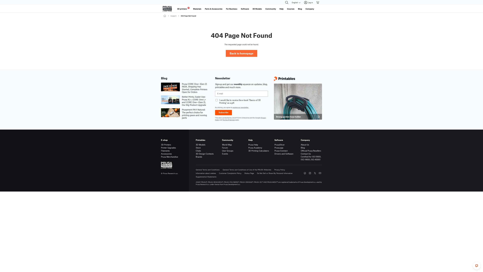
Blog (303, 147)
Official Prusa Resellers (311, 150)
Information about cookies (206, 173)
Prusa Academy (255, 147)
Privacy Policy (279, 170)
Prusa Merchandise (169, 157)
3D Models (200, 144)
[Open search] (286, 2)
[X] (315, 173)
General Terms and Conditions (208, 170)
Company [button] (310, 9)
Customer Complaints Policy (230, 173)
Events (225, 153)
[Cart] (317, 2)
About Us (305, 144)
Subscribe (223, 112)
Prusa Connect (281, 150)
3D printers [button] (183, 8)
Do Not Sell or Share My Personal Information (275, 173)
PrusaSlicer (279, 144)
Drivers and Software (283, 153)
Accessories (166, 153)
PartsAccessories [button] (214, 9)
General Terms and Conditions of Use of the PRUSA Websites (247, 170)
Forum (225, 147)
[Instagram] (310, 173)
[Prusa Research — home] (167, 8)
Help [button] (281, 9)
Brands (199, 157)
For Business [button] (231, 9)
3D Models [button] (257, 9)
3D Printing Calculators (258, 150)
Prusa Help (253, 144)
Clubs (198, 150)
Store (198, 147)
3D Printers (166, 144)
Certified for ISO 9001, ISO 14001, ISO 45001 (311, 158)
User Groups (227, 150)
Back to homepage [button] (241, 53)
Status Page (249, 173)
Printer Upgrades (168, 147)
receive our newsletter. (241, 107)
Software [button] (245, 9)
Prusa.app (278, 147)
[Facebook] (305, 173)
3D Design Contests (205, 153)
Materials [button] (197, 9)
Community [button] (270, 9)
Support (173, 16)
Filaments (165, 150)
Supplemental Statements (206, 177)
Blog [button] (300, 9)
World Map (227, 144)
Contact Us (306, 153)
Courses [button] (290, 9)
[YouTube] (320, 173)
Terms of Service (229, 120)
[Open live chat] (476, 265)
